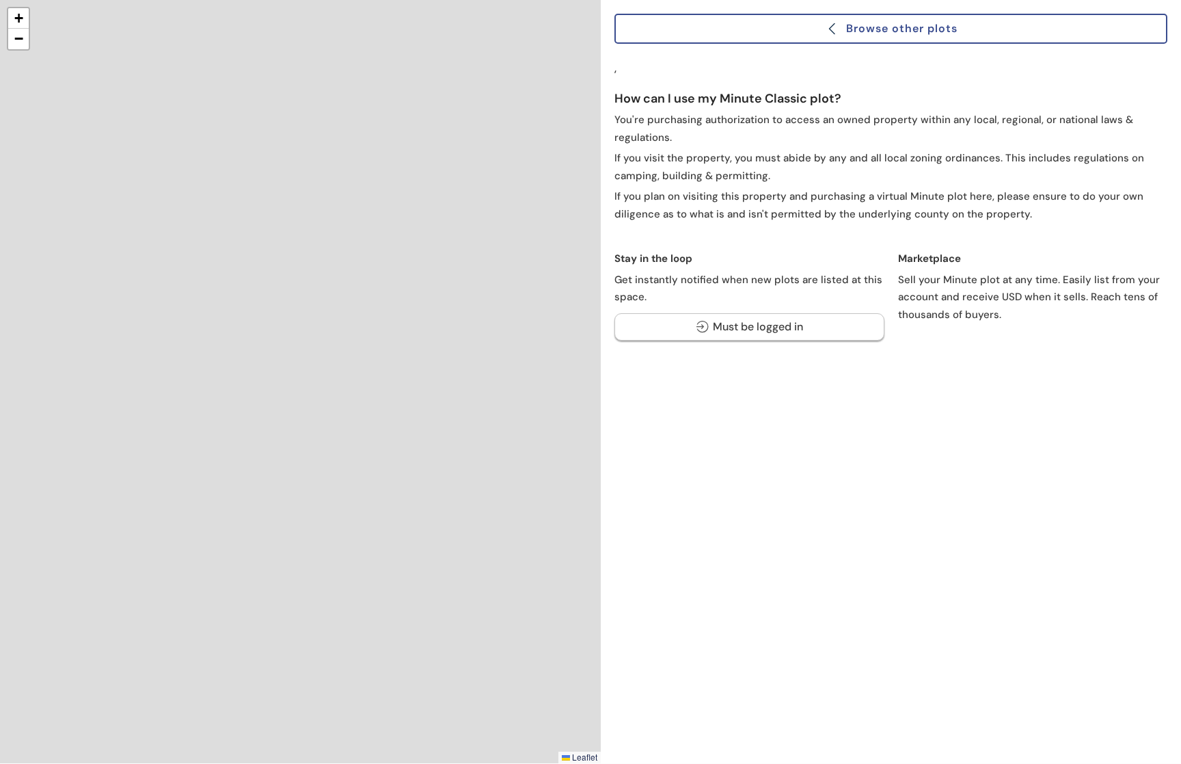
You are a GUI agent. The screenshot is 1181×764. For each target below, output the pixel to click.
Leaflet (583, 757)
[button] (18, 18)
